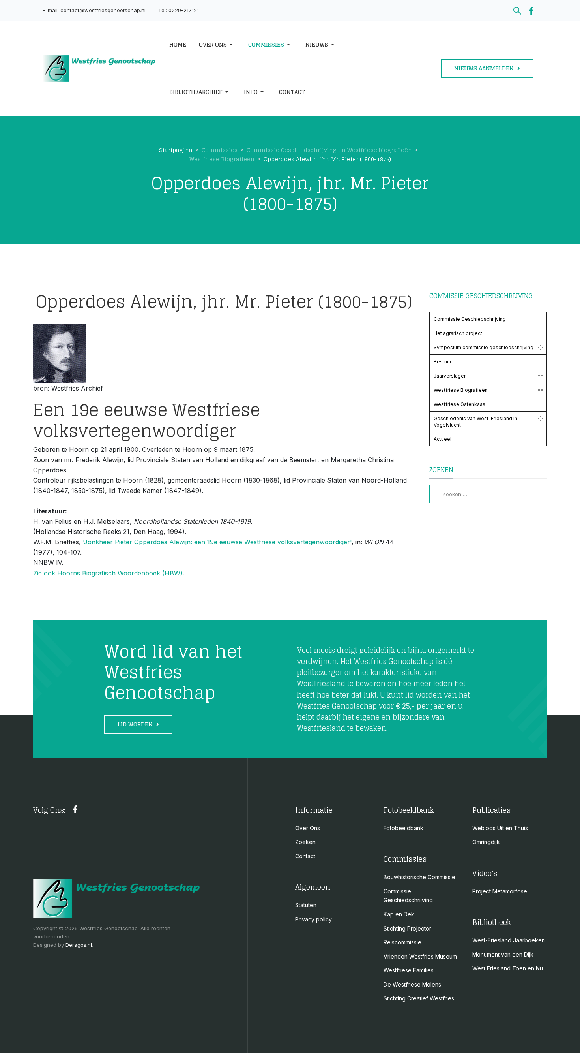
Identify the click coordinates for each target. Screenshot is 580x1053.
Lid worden (136, 724)
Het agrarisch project (458, 333)
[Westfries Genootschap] (99, 68)
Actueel (442, 439)
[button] (217, 44)
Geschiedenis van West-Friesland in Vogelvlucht (475, 422)
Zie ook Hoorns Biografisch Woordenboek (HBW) (108, 573)
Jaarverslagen (450, 376)
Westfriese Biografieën (461, 390)
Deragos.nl (78, 945)
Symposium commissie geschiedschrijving (483, 347)
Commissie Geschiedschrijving (470, 319)
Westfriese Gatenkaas (459, 404)
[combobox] (476, 494)
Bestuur (442, 362)
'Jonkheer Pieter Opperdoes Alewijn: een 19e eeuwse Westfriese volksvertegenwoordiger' (217, 542)
